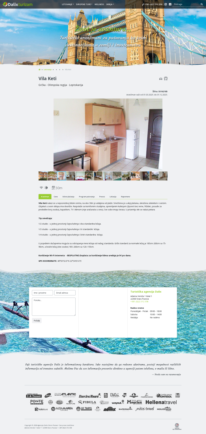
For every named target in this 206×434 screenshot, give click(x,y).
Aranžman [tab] (45, 196)
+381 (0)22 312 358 (153, 4)
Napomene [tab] (125, 196)
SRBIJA (109, 4)
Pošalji (37, 320)
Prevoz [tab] (102, 196)
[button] (165, 101)
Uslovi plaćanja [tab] (68, 196)
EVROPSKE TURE (83, 4)
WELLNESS (99, 4)
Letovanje (67, 4)
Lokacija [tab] (113, 196)
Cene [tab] (56, 196)
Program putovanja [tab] (87, 196)
